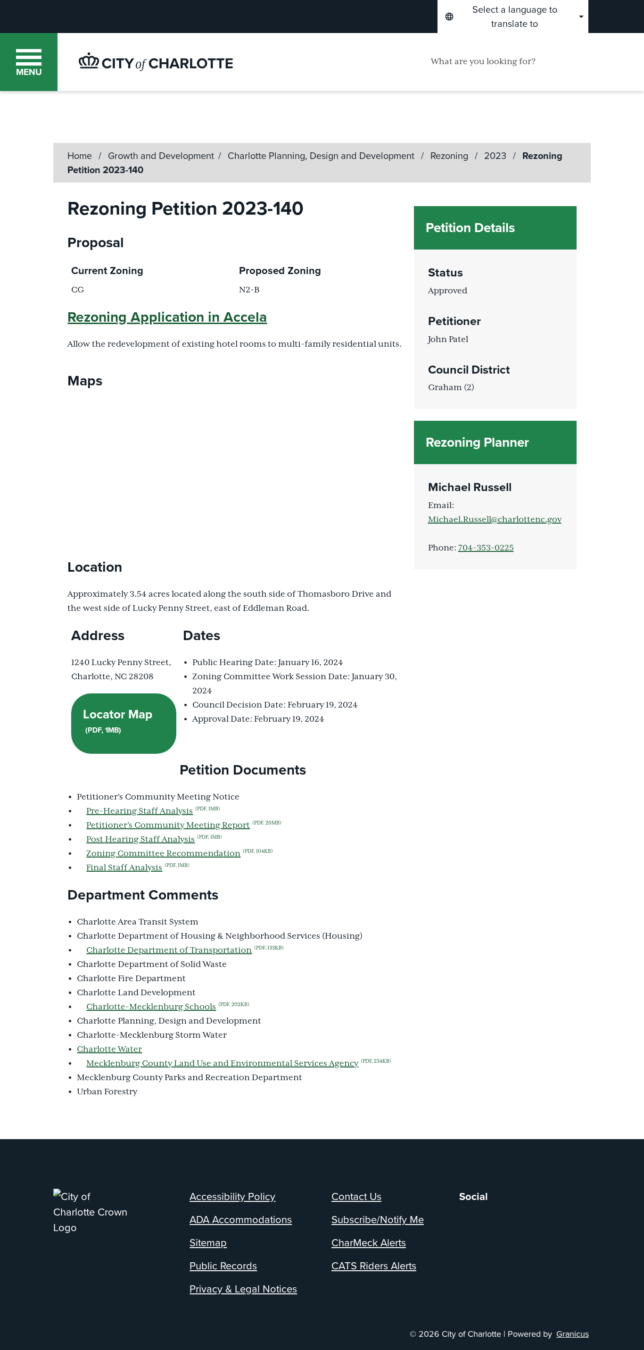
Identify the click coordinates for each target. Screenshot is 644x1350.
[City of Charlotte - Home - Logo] (156, 61)
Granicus (572, 1334)
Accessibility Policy (232, 1196)
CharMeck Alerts (368, 1242)
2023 (496, 156)
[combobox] (513, 16)
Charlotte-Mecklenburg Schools (167, 1007)
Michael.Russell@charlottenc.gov (494, 520)
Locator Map (117, 720)
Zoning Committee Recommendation (179, 853)
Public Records (223, 1266)
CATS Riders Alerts (373, 1266)
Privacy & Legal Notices (243, 1289)
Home (79, 156)
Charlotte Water (109, 1049)
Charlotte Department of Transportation (185, 950)
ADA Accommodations (241, 1219)
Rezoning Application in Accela (167, 317)
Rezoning (450, 156)
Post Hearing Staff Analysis (154, 839)
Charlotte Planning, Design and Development (322, 156)
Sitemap (208, 1242)
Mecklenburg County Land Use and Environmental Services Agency (238, 1063)
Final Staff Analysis (138, 868)
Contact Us (356, 1196)
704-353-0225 (486, 548)
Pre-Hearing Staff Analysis (153, 811)
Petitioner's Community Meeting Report (183, 825)
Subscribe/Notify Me (377, 1219)
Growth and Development (161, 156)
